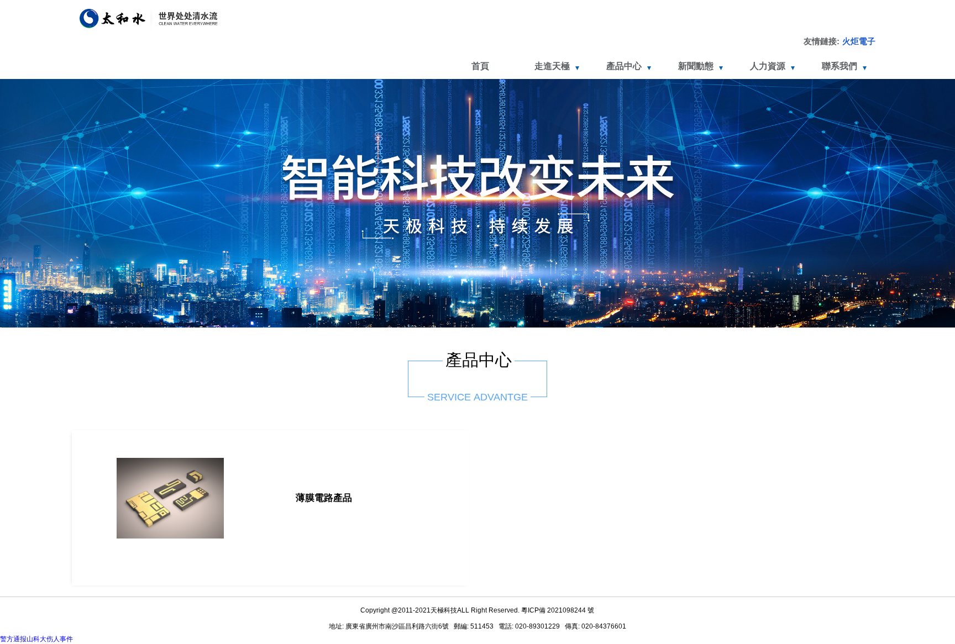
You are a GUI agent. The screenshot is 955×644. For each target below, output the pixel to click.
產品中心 (624, 66)
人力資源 (767, 66)
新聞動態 (695, 66)
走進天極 (552, 66)
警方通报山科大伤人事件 (36, 639)
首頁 (480, 66)
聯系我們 (839, 66)
